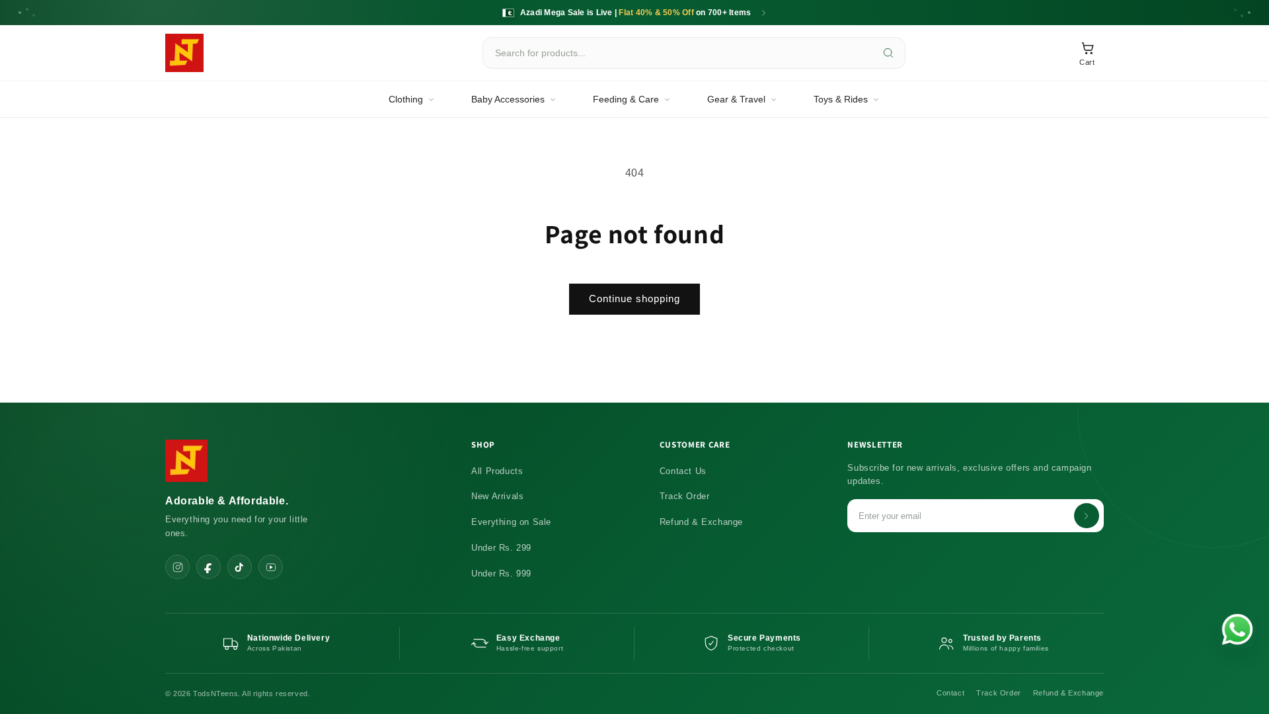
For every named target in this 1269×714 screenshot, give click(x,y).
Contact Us (683, 471)
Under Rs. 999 (501, 573)
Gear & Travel (736, 99)
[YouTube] (270, 567)
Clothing (406, 99)
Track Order (685, 496)
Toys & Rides (841, 99)
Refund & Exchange (701, 522)
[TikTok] (239, 567)
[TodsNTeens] (184, 53)
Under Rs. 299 (501, 548)
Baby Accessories (508, 99)
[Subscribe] (1086, 515)
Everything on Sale (511, 522)
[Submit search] (888, 53)
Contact (950, 693)
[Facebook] (208, 567)
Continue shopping (634, 298)
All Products (497, 471)
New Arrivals (497, 496)
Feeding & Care (626, 99)
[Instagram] (177, 567)
